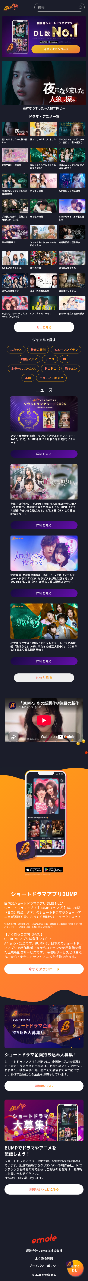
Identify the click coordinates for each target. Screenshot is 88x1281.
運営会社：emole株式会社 (44, 1251)
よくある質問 (44, 1258)
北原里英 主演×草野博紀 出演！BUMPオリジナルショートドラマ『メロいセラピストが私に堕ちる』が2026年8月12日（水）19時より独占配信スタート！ (42, 578)
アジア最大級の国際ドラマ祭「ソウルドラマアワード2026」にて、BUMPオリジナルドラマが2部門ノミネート (43, 439)
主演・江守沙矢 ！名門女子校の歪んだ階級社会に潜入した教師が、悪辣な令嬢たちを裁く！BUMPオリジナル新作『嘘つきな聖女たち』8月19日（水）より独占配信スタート (43, 508)
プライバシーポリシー (44, 1266)
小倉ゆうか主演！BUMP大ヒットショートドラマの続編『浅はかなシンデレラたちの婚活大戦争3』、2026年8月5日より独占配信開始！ (43, 646)
